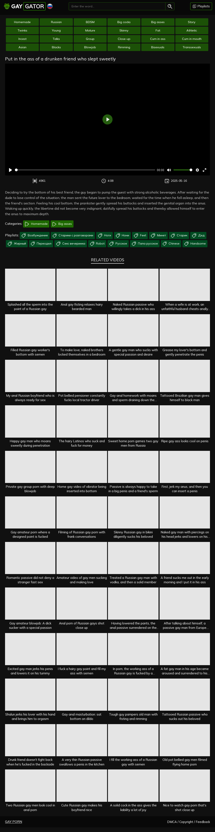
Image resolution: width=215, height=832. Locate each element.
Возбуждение (37, 235)
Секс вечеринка (73, 243)
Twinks (22, 30)
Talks (56, 39)
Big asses (158, 22)
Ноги (107, 235)
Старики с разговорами (75, 235)
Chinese (174, 243)
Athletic (191, 30)
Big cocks (124, 22)
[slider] (85, 170)
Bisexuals (157, 47)
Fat (158, 30)
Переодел (43, 243)
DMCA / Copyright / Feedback (188, 822)
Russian (56, 22)
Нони (125, 235)
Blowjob (90, 47)
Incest (22, 39)
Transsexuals (192, 47)
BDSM (90, 22)
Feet (142, 235)
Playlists (203, 6)
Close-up (124, 39)
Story (191, 22)
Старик (181, 235)
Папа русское (147, 243)
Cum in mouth (192, 39)
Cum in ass (157, 39)
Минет (161, 235)
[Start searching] (169, 6)
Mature (90, 30)
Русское (121, 243)
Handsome (198, 243)
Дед (201, 235)
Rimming (124, 47)
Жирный (19, 243)
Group (90, 39)
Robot (100, 243)
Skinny (123, 30)
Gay (27, 6)
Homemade (22, 22)
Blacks (56, 47)
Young (56, 30)
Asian (22, 47)
